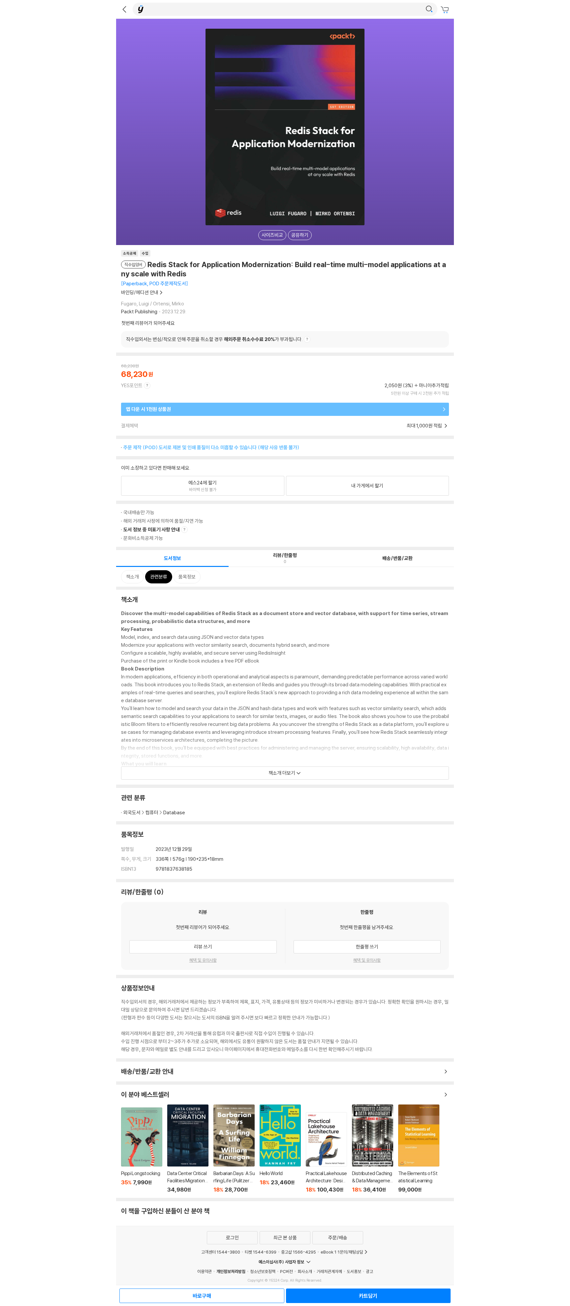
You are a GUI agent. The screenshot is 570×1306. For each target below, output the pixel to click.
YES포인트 (131, 385)
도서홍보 (354, 1271)
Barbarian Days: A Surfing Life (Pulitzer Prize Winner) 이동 (234, 1148)
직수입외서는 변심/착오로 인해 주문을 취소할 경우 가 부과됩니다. (214, 339)
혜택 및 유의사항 (203, 960)
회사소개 (305, 1271)
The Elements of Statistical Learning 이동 (418, 1148)
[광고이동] (429, 9)
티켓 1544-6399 (260, 1252)
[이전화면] (124, 9)
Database (174, 812)
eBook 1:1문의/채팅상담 (342, 1252)
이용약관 (204, 1271)
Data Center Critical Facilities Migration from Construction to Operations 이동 (187, 1148)
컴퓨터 (151, 812)
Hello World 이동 (280, 1148)
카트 (445, 9)
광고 (369, 1271)
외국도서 (132, 812)
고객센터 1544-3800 (220, 1252)
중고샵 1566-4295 (298, 1252)
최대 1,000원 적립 (425, 425)
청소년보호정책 (262, 1271)
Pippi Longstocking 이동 (141, 1150)
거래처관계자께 (329, 1271)
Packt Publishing (139, 311)
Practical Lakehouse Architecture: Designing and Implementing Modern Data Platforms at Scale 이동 (326, 1152)
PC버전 (286, 1271)
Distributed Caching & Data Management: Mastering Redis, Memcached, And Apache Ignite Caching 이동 (372, 1148)
